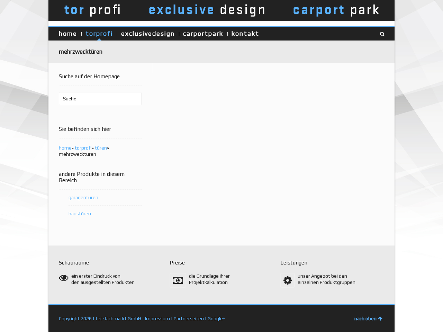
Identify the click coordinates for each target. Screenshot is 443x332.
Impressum (157, 318)
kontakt (245, 33)
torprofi (99, 33)
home (68, 33)
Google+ (216, 318)
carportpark (203, 33)
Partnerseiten (189, 318)
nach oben (365, 318)
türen (101, 148)
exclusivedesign (148, 33)
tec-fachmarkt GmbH (118, 318)
